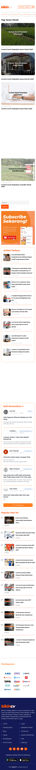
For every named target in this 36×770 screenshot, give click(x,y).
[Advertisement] (18, 135)
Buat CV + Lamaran (25, 7)
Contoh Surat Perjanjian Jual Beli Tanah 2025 (16, 185)
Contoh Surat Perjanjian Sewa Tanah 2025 (17, 49)
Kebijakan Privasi (27, 727)
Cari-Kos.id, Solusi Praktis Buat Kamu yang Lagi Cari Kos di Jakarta (25, 587)
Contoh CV (4, 14)
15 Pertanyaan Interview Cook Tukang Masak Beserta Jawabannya (25, 627)
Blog (4, 731)
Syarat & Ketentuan (27, 735)
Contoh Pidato (26, 14)
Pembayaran (7, 739)
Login (23, 724)
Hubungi (24, 742)
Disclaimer (24, 731)
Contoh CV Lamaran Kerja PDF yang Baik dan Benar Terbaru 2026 (25, 548)
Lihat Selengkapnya (18, 505)
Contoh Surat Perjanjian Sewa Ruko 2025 (16, 109)
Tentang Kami (7, 727)
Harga (5, 735)
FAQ (22, 739)
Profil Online (7, 742)
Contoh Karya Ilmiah (15, 14)
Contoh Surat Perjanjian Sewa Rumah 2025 (17, 79)
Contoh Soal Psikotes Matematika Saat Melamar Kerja (23, 520)
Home (5, 724)
